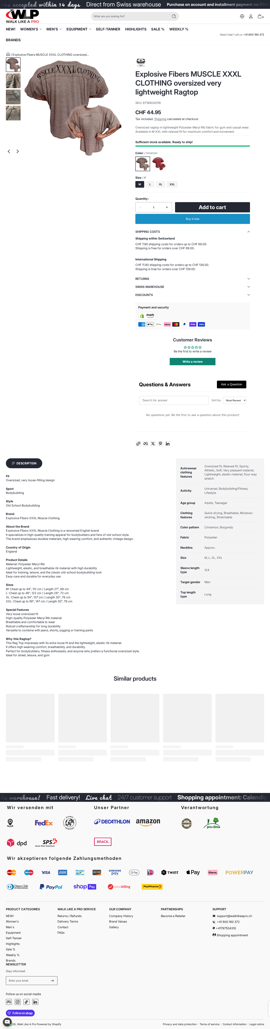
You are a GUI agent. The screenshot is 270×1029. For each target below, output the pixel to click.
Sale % (10, 949)
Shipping (160, 119)
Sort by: (216, 400)
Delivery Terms (67, 921)
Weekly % (12, 955)
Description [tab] (26, 463)
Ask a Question (231, 384)
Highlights (13, 944)
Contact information (234, 1024)
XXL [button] (172, 184)
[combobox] (129, 16)
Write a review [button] (193, 361)
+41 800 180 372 (253, 34)
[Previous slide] (8, 151)
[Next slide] (17, 151)
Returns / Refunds (69, 916)
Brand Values (118, 921)
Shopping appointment (232, 935)
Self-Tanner (14, 938)
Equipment (77, 29)
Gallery (114, 927)
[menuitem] (31, 916)
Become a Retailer (173, 916)
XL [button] (160, 184)
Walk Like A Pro (26, 1024)
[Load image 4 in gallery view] (13, 113)
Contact (62, 927)
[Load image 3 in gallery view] (13, 97)
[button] (242, 16)
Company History (121, 916)
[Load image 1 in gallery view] (13, 64)
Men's (52, 29)
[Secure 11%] (52, 980)
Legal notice (256, 1024)
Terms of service (209, 1024)
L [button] (150, 184)
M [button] (139, 184)
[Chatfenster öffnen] (7, 1022)
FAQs (60, 932)
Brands (10, 960)
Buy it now (192, 218)
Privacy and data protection (180, 1024)
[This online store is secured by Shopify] (147, 319)
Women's (29, 29)
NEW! (10, 916)
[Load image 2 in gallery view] (13, 80)
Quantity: (142, 198)
